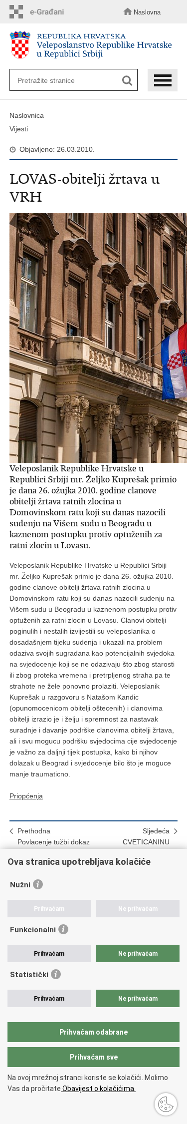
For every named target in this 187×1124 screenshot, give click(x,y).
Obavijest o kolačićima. (98, 1089)
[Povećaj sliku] (93, 338)
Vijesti (18, 129)
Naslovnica (26, 115)
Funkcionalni (33, 929)
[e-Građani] (39, 11)
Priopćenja (26, 796)
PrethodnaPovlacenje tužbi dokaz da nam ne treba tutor (53, 842)
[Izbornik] (163, 80)
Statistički (29, 974)
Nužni (20, 884)
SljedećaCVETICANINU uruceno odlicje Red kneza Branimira (138, 847)
